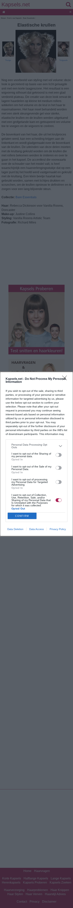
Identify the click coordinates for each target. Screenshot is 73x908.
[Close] (65, 379)
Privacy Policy (58, 529)
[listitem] (36, 446)
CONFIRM (22, 516)
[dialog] (36, 454)
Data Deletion (15, 529)
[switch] (59, 455)
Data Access (36, 529)
